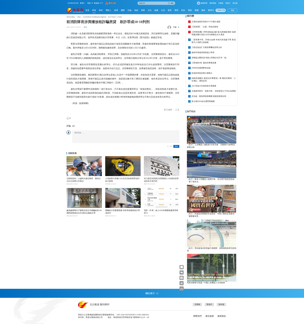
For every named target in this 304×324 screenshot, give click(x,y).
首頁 (87, 10)
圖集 (203, 10)
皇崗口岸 (112, 3)
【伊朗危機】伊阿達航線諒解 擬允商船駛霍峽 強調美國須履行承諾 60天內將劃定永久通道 (214, 33)
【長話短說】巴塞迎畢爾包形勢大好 (207, 47)
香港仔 (227, 3)
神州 (101, 10)
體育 (176, 10)
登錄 (232, 10)
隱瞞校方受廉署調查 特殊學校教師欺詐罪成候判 (122, 211)
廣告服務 (209, 316)
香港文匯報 (70, 17)
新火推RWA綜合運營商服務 (203, 101)
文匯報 (220, 3)
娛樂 (156, 10)
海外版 (235, 3)
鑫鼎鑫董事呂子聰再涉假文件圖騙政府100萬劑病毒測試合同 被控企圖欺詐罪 (84, 211)
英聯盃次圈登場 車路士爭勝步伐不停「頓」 (210, 58)
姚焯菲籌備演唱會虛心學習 (203, 52)
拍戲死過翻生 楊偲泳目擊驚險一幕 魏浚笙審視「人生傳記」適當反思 (214, 79)
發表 (176, 146)
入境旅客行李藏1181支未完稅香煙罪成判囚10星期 (122, 179)
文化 (150, 10)
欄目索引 (150, 293)
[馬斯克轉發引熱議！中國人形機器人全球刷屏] (211, 268)
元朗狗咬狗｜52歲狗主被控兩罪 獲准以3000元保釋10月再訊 (83, 179)
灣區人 (108, 10)
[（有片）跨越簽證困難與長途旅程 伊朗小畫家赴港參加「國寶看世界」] (211, 199)
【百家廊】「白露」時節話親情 (205, 27)
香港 (94, 10)
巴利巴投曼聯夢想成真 (201, 68)
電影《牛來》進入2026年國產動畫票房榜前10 (161, 211)
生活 (163, 10)
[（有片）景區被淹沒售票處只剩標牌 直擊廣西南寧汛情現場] (211, 233)
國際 (123, 10)
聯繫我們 (197, 316)
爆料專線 (212, 3)
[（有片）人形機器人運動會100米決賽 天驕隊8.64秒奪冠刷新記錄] (211, 130)
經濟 (116, 10)
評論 (129, 10)
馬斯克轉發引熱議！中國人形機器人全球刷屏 (206, 283)
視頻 (136, 10)
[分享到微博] (182, 283)
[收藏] (182, 267)
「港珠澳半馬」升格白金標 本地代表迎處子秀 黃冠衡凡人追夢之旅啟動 (214, 41)
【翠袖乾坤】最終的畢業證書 (204, 63)
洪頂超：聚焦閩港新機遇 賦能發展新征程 (209, 96)
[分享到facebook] (182, 278)
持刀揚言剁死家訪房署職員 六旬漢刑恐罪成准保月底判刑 (161, 179)
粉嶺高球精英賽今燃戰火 (202, 73)
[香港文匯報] (75, 10)
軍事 (143, 10)
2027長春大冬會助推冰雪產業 (204, 86)
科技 (183, 10)
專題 (190, 10)
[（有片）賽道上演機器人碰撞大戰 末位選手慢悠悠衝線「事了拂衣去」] (211, 164)
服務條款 (221, 316)
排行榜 (190, 16)
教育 (170, 10)
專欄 (196, 10)
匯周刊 (211, 10)
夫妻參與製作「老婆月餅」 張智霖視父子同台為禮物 (214, 91)
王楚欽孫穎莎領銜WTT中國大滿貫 (206, 22)
